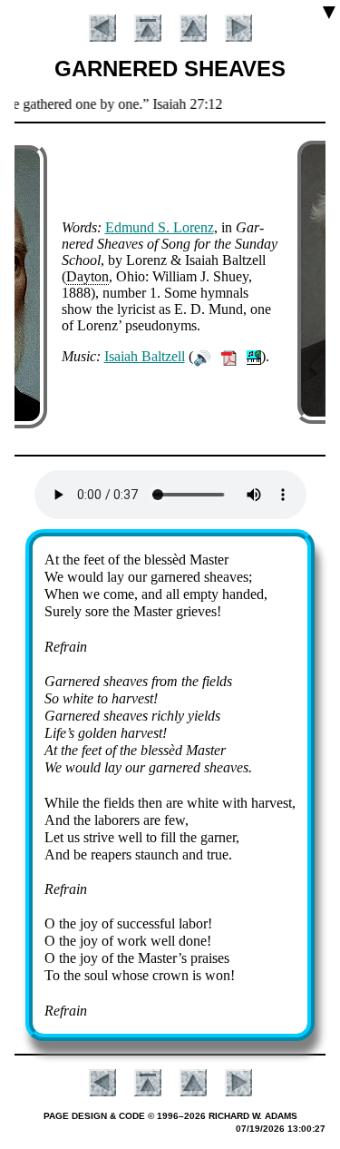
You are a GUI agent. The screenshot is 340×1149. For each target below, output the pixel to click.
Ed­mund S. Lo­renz (159, 227)
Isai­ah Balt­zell (144, 356)
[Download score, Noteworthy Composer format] (254, 356)
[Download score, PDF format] (229, 356)
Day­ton (87, 276)
